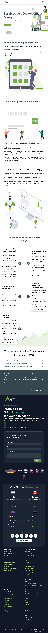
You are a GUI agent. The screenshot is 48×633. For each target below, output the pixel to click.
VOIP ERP (27, 581)
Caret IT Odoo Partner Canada (33, 596)
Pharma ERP (28, 564)
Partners (27, 598)
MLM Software (29, 575)
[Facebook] (31, 536)
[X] (35, 536)
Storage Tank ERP (30, 568)
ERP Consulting (8, 564)
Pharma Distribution (9, 598)
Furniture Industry (8, 608)
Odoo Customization (9, 558)
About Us (27, 592)
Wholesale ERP (29, 570)
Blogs (26, 615)
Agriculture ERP (29, 560)
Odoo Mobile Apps (8, 566)
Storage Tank (7, 604)
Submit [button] (38, 460)
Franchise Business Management (33, 585)
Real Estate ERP (29, 553)
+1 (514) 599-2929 (35, 505)
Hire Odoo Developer (9, 562)
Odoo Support (7, 555)
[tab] (24, 360)
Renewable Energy (8, 594)
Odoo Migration (8, 553)
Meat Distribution (8, 606)
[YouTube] (21, 536)
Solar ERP (27, 551)
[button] (24, 627)
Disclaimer (28, 619)
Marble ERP (28, 577)
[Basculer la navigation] (42, 2)
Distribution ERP (29, 572)
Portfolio (27, 608)
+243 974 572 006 (13, 525)
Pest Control (7, 602)
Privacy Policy (29, 617)
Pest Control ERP (29, 555)
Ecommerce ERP (29, 579)
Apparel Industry (8, 596)
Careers (27, 604)
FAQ (26, 606)
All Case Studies (8, 592)
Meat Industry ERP (30, 566)
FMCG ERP (28, 558)
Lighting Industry (8, 611)
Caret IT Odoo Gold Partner (32, 594)
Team (26, 600)
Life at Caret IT (29, 602)
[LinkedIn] (17, 536)
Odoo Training (7, 570)
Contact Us (28, 613)
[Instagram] (26, 536)
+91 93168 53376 (14, 505)
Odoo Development (9, 560)
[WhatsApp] (12, 536)
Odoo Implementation (9, 551)
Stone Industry (7, 600)
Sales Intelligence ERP (31, 583)
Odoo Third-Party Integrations (11, 568)
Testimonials (28, 611)
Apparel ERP (28, 562)
